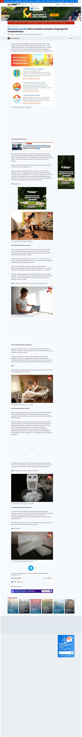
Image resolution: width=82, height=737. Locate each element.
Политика (25, 1)
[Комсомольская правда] (14, 4)
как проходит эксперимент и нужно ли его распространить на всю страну (37, 147)
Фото (7, 1)
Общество (31, 1)
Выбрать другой (36, 8)
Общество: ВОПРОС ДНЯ (17, 586)
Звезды (48, 1)
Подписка (71, 4)
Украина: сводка (62, 22)
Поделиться (71, 38)
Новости (24, 22)
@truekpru (18, 575)
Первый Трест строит (17, 22)
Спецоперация (18, 1)
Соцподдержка (60, 1)
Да (31, 8)
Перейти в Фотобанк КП (26, 107)
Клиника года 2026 (43, 22)
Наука (66, 1)
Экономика (37, 1)
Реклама (64, 4)
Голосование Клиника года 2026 (33, 22)
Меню (2, 1)
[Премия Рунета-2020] (24, 4)
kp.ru (51, 578)
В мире (43, 1)
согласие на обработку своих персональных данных (65, 655)
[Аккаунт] (80, 1)
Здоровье (53, 1)
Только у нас (50, 22)
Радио (58, 4)
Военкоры (56, 22)
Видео (11, 1)
